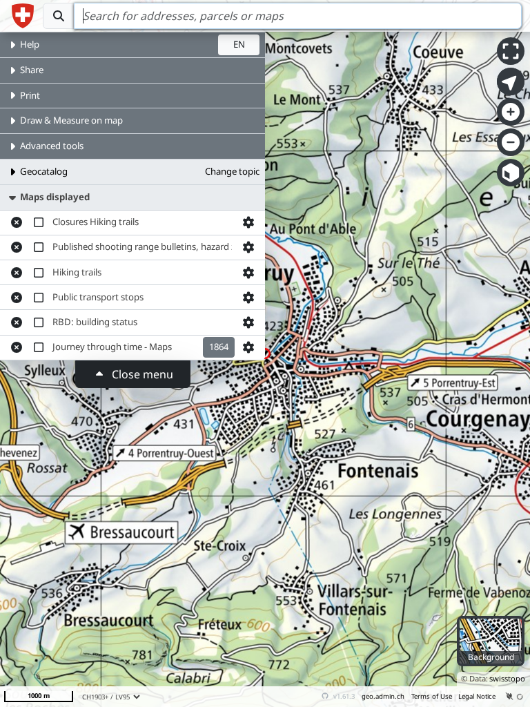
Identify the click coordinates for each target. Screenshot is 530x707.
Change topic (232, 171)
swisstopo (507, 678)
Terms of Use (431, 696)
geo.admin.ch (383, 696)
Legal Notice (476, 696)
